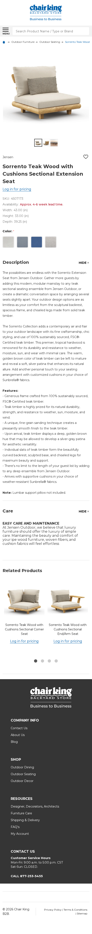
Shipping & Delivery (25, 820)
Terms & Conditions (75, 909)
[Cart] (88, 12)
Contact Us (19, 728)
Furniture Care (21, 813)
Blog (14, 742)
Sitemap (82, 913)
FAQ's (15, 827)
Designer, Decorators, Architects (35, 806)
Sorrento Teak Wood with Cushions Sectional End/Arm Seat (68, 629)
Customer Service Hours (30, 858)
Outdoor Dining (22, 767)
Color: (8, 231)
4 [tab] (56, 661)
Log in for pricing (17, 189)
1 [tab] (35, 661)
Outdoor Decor (22, 781)
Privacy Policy (53, 909)
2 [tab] (42, 661)
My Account (20, 834)
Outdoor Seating (23, 774)
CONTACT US (23, 851)
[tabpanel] (24, 618)
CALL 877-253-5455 (27, 876)
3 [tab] (49, 661)
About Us (18, 735)
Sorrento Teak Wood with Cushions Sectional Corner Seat (24, 629)
